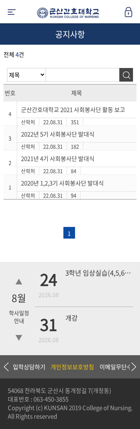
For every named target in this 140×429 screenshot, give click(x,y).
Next (130, 367)
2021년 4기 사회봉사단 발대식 (57, 158)
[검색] (126, 75)
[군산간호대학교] (66, 14)
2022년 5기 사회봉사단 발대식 (57, 134)
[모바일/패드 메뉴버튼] (12, 12)
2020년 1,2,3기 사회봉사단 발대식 (62, 183)
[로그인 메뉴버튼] (132, 14)
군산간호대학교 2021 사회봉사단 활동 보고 (73, 109)
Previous (6, 367)
